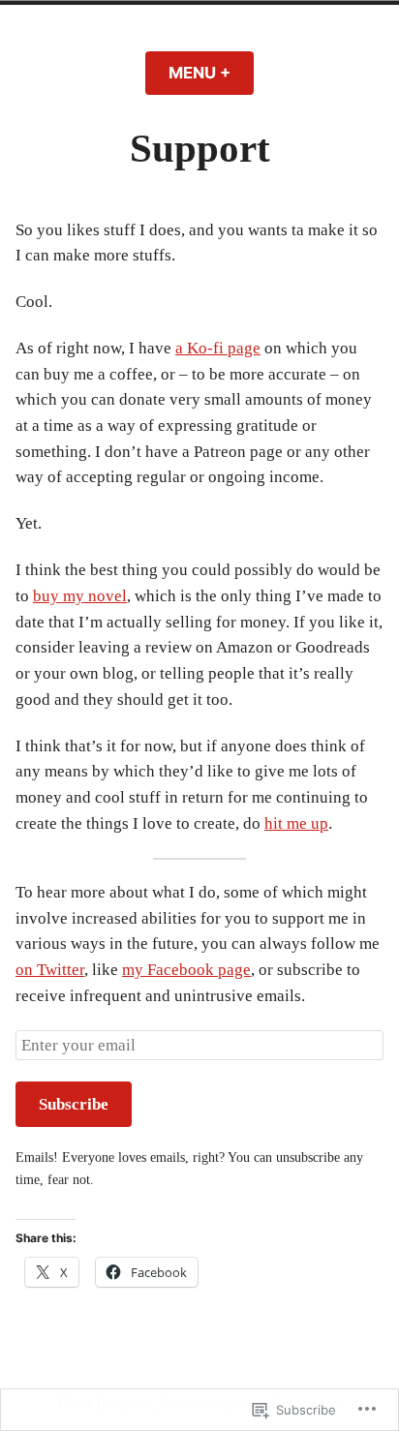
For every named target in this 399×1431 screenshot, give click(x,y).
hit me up (296, 823)
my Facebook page (186, 969)
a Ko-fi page (218, 348)
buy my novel (80, 596)
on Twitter (49, 969)
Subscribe (73, 1104)
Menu (211, 72)
